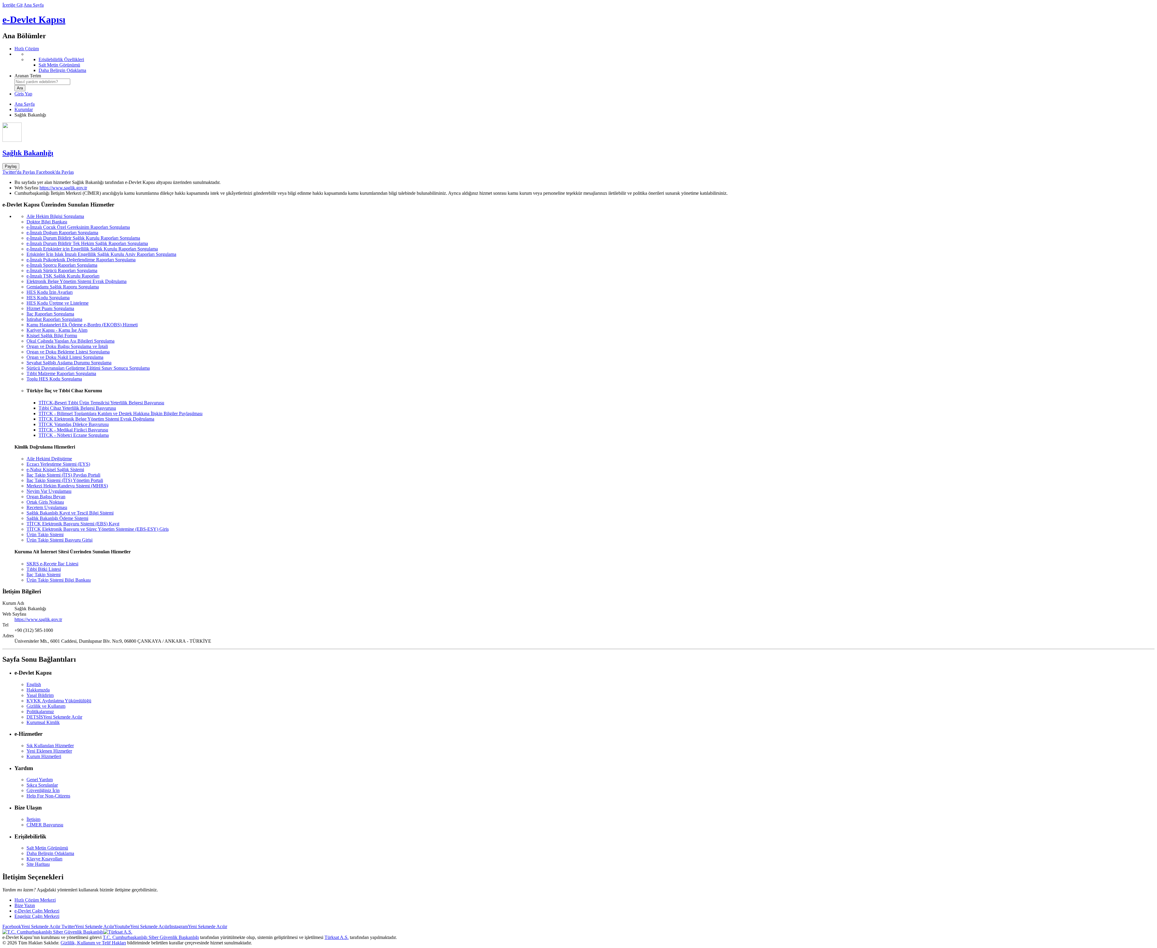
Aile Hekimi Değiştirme (49, 458)
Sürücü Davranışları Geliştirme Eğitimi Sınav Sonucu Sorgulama (88, 368)
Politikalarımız (40, 711)
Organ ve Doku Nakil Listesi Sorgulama (65, 357)
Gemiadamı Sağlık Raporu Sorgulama (63, 286)
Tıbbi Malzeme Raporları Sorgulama (61, 373)
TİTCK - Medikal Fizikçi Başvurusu (73, 429)
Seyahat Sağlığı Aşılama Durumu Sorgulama (69, 362)
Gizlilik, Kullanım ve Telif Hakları (93, 942)
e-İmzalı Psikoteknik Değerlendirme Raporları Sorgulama (81, 259)
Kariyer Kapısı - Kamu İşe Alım (57, 330)
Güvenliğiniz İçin (43, 790)
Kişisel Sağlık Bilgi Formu (52, 335)
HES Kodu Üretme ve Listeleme (58, 303)
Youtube (141, 926)
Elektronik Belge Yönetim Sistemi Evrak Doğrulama (77, 281)
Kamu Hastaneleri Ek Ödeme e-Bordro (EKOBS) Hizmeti (82, 324)
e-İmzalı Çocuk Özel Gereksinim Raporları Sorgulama (78, 227)
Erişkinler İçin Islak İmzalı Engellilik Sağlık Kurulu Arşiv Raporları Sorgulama (101, 254)
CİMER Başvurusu (45, 824)
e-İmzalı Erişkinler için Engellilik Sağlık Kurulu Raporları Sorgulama (92, 248)
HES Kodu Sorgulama (48, 297)
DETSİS (54, 717)
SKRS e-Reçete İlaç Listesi (52, 563)
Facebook (31, 926)
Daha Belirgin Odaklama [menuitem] (62, 70)
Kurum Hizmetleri (44, 756)
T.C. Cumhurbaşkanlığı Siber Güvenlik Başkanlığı (151, 937)
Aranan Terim (27, 75)
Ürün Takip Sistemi (45, 534)
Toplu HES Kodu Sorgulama (54, 378)
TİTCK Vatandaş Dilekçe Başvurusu (74, 424)
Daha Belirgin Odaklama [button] (50, 853)
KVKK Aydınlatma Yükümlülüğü (59, 700)
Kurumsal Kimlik (43, 722)
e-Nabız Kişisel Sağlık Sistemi (55, 469)
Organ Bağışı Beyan (46, 496)
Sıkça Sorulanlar (42, 785)
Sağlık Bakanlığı (27, 153)
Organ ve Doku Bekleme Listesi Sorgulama (68, 351)
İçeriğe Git (12, 5)
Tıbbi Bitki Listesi (44, 569)
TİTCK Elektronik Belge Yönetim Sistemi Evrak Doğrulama (96, 418)
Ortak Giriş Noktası (45, 502)
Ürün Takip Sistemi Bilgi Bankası (59, 580)
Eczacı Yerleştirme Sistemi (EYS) (58, 464)
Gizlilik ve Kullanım (46, 706)
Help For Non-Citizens (48, 795)
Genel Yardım (40, 779)
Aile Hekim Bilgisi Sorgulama (55, 216)
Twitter (87, 926)
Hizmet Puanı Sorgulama (50, 308)
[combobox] (42, 82)
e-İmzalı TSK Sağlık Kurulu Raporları (63, 275)
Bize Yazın (24, 905)
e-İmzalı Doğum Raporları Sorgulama (62, 232)
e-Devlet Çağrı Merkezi (36, 910)
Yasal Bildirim (40, 695)
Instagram (198, 926)
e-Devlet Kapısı (33, 19)
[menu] (584, 62)
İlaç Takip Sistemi (44, 574)
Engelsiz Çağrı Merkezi (36, 916)
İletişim (33, 819)
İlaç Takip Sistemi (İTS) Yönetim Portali (65, 480)
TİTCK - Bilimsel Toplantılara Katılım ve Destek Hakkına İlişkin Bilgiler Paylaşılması (120, 413)
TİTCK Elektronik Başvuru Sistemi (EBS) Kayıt (73, 523)
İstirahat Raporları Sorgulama (54, 319)
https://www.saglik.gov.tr (63, 187)
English (34, 684)
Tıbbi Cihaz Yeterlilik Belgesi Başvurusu (77, 408)
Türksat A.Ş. (337, 937)
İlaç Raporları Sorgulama (50, 313)
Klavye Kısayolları (44, 858)
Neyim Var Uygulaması (49, 491)
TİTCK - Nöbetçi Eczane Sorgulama (74, 435)
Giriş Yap (23, 93)
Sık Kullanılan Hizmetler (50, 745)
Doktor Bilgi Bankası (47, 221)
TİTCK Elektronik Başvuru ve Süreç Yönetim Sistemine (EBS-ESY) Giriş (98, 529)
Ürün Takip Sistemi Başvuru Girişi (59, 539)
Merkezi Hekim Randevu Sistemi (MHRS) (67, 485)
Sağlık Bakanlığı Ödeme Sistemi (57, 518)
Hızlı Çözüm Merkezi (35, 900)
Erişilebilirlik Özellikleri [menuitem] (61, 59)
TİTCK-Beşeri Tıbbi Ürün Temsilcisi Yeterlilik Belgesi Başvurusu (101, 402)
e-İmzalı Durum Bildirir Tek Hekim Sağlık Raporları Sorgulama (87, 243)
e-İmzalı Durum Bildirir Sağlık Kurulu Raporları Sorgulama (83, 238)
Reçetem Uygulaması (47, 507)
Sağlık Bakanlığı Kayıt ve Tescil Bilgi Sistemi (70, 512)
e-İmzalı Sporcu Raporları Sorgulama (62, 265)
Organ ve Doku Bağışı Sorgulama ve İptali (67, 346)
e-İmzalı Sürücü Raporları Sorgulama (62, 270)
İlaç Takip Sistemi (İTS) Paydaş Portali (63, 474)
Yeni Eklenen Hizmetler (49, 751)
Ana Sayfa (34, 5)
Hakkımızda (38, 689)
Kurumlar (23, 109)
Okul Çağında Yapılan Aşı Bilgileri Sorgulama (70, 340)
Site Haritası (38, 864)
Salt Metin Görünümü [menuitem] (59, 64)
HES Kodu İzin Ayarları (50, 292)
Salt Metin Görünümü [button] (47, 847)
